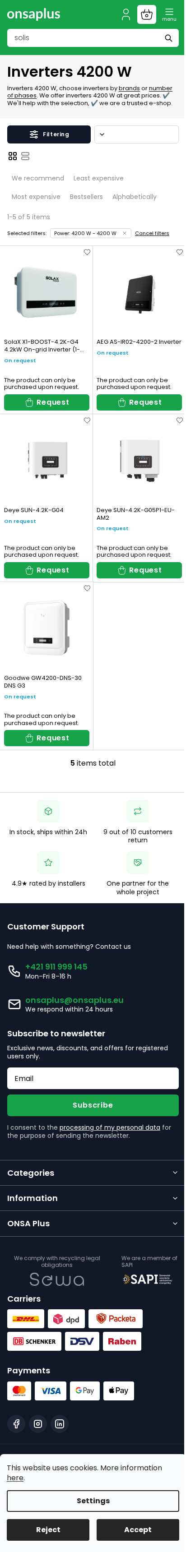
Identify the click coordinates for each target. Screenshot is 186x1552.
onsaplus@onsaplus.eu (74, 1000)
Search (169, 37)
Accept (138, 1529)
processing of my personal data (110, 1127)
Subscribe (93, 1105)
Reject (48, 1529)
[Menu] (169, 14)
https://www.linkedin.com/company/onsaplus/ (60, 1424)
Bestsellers (86, 196)
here (15, 1478)
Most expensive (36, 196)
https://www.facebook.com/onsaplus (16, 1424)
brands (129, 88)
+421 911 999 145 (56, 966)
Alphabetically (134, 196)
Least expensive (99, 178)
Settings (93, 1501)
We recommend (38, 178)
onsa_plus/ (38, 1424)
